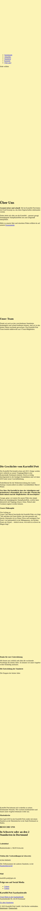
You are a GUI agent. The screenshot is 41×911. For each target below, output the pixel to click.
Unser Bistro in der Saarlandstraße (12, 897)
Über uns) (7, 63)
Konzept (7, 61)
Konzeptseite (9, 225)
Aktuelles (7, 57)
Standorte (7, 59)
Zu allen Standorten (7, 903)
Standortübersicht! (6, 866)
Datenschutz (13, 908)
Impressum (4, 908)
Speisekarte (8, 55)
